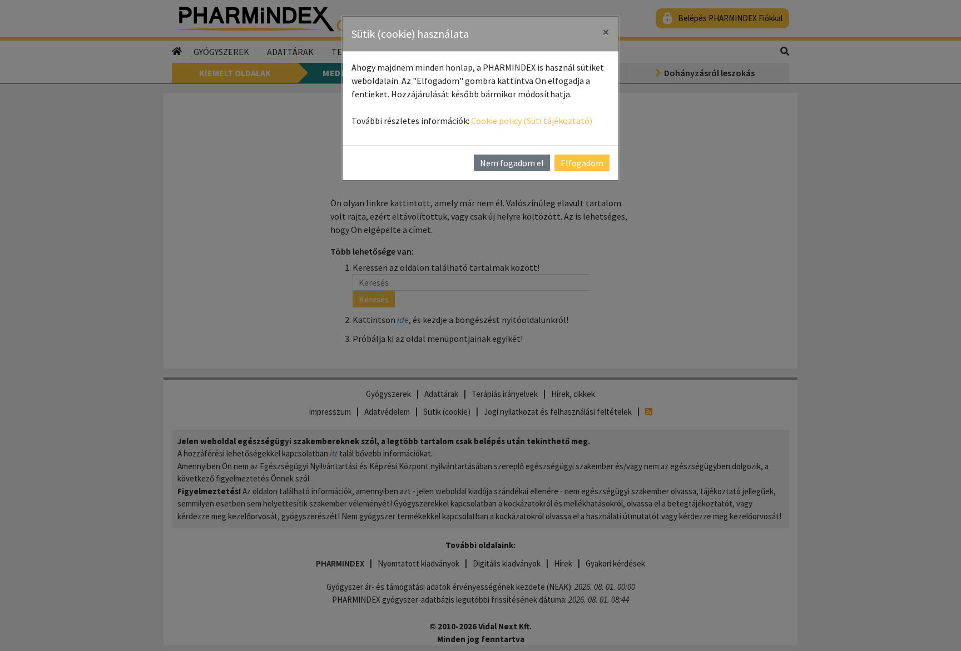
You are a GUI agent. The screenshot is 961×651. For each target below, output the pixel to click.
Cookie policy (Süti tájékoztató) (531, 120)
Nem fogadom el (512, 162)
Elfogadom (582, 162)
